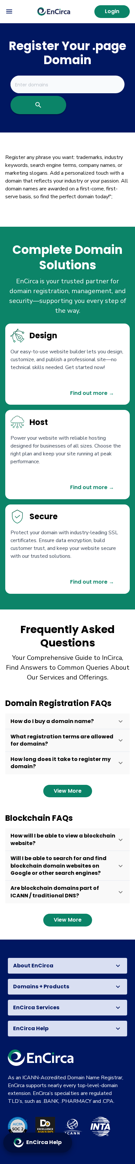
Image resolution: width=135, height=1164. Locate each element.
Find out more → (92, 393)
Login (112, 11)
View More (68, 791)
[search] (38, 105)
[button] (67, 721)
